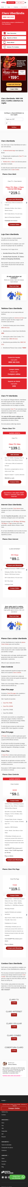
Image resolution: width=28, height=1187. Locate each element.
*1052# (24, 344)
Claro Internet (16, 504)
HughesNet (4, 1122)
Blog (3, 1158)
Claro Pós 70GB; (7, 699)
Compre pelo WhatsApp (14, 84)
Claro (3, 1114)
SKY (3, 1125)
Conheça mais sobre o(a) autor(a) (13, 1066)
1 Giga (10, 519)
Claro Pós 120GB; (8, 702)
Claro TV (21, 154)
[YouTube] (3, 1168)
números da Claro (19, 314)
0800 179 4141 (11, 2)
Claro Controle (17, 668)
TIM (2, 1119)
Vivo (3, 1116)
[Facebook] (9, 1168)
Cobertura (4, 1141)
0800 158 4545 (14, 451)
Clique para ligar (14, 282)
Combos (4, 1105)
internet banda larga (9, 148)
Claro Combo (15, 167)
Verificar (14, 125)
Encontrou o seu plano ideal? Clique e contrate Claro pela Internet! (14, 490)
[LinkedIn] (6, 1168)
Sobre (3, 1149)
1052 (2, 329)
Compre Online (14, 89)
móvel (13, 159)
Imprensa (4, 1152)
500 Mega (22, 517)
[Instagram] (12, 1168)
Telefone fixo (6, 159)
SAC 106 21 (20, 2)
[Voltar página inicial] (3, 3)
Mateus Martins (13, 1054)
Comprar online (14, 370)
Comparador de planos (8, 1138)
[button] (25, 2)
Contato (4, 1155)
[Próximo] (26, 200)
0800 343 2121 (9, 17)
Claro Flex (5, 751)
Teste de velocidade (7, 1136)
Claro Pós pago (11, 689)
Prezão (4, 732)
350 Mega (16, 517)
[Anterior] (1, 200)
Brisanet (4, 1128)
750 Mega (4, 519)
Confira (14, 992)
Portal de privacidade (7, 1178)
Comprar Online (14, 222)
